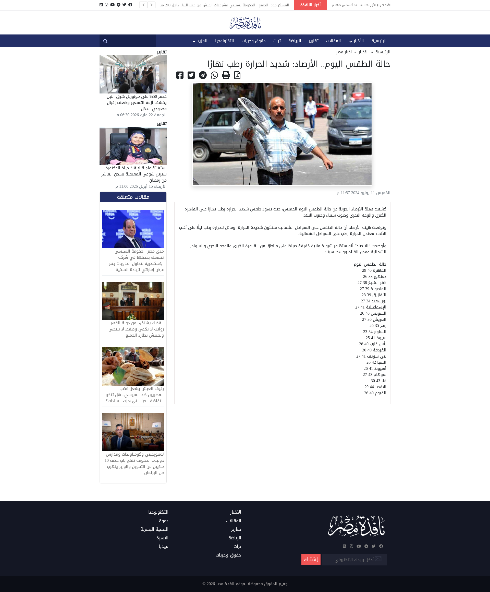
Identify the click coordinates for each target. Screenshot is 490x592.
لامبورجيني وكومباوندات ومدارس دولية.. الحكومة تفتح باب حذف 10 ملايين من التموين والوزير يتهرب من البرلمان (134, 463)
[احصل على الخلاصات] (101, 4)
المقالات (333, 41)
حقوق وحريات (254, 41)
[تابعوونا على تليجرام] (118, 4)
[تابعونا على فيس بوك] (130, 4)
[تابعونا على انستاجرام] (106, 4)
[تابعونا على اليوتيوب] (112, 4)
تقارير (313, 41)
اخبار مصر (344, 52)
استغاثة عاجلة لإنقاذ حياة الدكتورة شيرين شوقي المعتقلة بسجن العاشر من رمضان (134, 174)
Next (151, 5)
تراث (277, 41)
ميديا (163, 546)
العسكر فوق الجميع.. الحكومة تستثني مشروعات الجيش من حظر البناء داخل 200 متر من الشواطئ (224, 5)
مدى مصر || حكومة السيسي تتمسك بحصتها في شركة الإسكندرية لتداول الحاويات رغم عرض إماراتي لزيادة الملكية (136, 260)
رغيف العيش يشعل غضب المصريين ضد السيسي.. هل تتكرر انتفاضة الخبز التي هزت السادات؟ (134, 395)
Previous (143, 5)
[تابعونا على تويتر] (124, 4)
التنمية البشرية (154, 529)
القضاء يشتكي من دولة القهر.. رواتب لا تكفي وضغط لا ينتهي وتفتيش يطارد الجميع (136, 329)
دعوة (163, 521)
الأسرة (162, 538)
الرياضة (294, 41)
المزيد (202, 41)
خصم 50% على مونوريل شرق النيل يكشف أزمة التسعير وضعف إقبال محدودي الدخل (137, 102)
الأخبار (359, 41)
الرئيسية (379, 41)
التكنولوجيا (224, 41)
